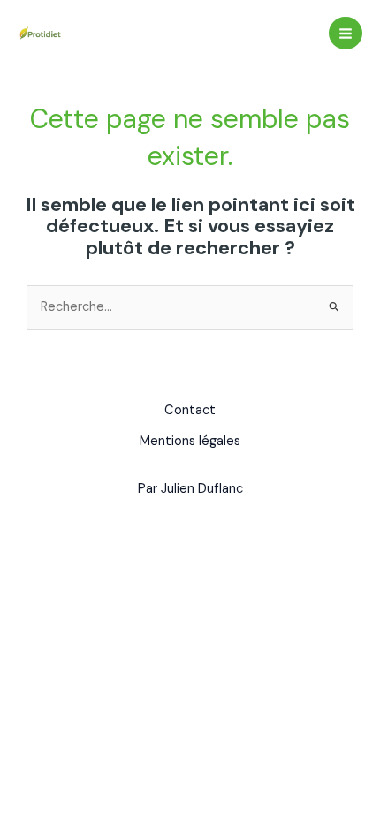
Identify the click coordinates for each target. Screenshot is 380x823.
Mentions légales (190, 441)
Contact (190, 410)
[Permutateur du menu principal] (345, 33)
